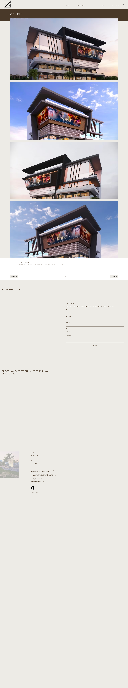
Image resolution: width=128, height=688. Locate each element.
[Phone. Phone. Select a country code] (68, 331)
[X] (53, 488)
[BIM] (43, 458)
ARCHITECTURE (34, 455)
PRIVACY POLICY (34, 492)
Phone (67, 328)
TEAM (32, 460)
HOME (32, 452)
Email (68, 322)
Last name (69, 316)
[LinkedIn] (43, 488)
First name (68, 309)
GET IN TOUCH (34, 463)
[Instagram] (38, 488)
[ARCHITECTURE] (43, 455)
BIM (31, 458)
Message (68, 335)
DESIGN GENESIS (8, 289)
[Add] (65, 277)
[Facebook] (32, 488)
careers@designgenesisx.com (37, 481)
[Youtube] (48, 488)
